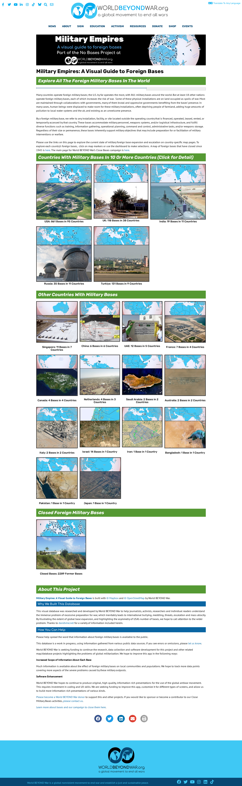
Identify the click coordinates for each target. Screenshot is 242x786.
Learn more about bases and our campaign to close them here (71, 707)
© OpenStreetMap (134, 598)
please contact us (73, 701)
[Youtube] (192, 782)
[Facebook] (179, 782)
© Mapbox (113, 598)
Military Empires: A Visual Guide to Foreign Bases (64, 598)
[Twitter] (185, 782)
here (47, 150)
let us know (194, 643)
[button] (98, 718)
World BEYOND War (38, 782)
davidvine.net (66, 623)
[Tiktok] (212, 782)
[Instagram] (199, 782)
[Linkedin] (205, 782)
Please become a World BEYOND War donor (60, 697)
